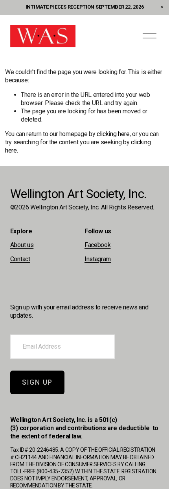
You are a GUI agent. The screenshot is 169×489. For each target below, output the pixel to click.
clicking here (113, 134)
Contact (20, 259)
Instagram (97, 259)
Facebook (97, 245)
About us (21, 245)
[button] (162, 7)
